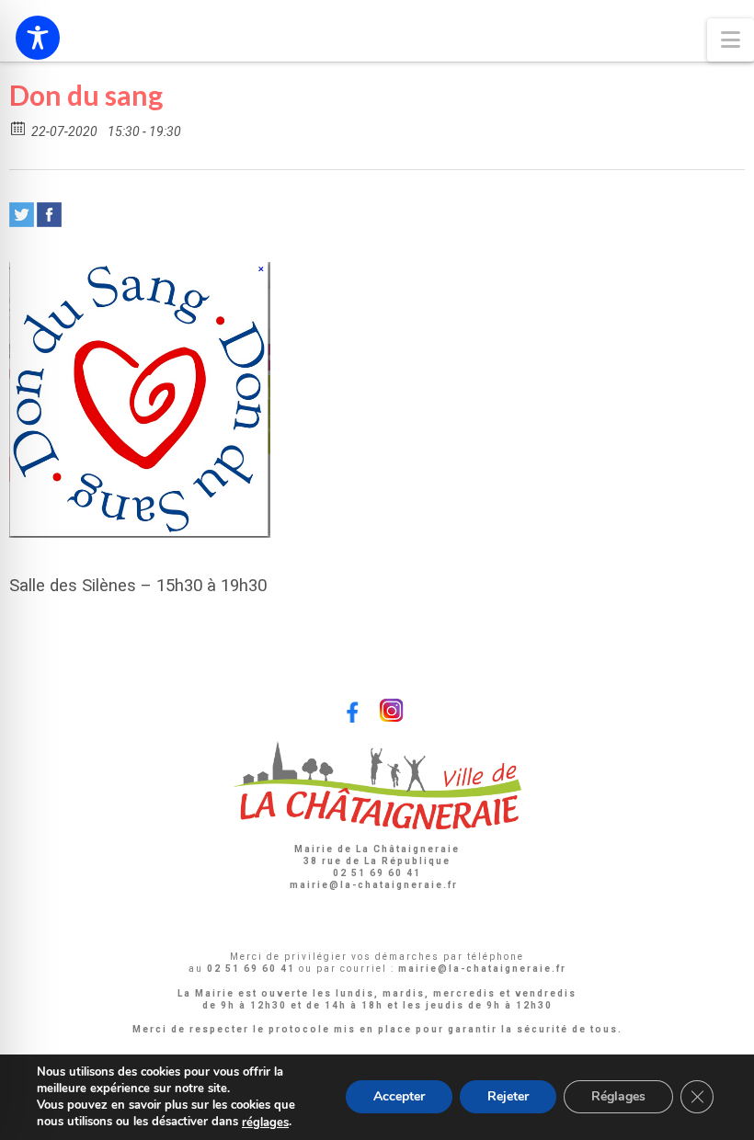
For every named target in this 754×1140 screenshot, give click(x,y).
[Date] (19, 127)
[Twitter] (21, 214)
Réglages (618, 1097)
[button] (730, 40)
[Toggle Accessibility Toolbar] (38, 38)
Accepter (399, 1097)
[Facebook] (49, 214)
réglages (265, 1122)
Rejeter (508, 1097)
